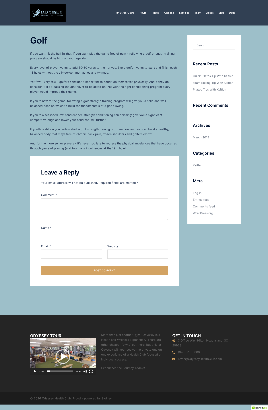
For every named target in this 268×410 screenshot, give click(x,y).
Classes (169, 12)
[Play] (35, 371)
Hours (143, 12)
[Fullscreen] (91, 371)
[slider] (60, 371)
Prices (155, 12)
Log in (197, 193)
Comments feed (204, 206)
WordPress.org (203, 213)
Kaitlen (197, 165)
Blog (221, 12)
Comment (49, 195)
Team (198, 12)
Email (46, 246)
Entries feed (201, 199)
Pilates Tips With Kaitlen (209, 89)
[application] (63, 356)
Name (46, 227)
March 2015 (201, 137)
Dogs (232, 12)
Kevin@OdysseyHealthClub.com (200, 359)
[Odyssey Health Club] (48, 12)
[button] (63, 356)
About (209, 12)
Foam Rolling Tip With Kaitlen (213, 83)
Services (184, 12)
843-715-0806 (125, 12)
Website (112, 246)
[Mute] (85, 371)
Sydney (107, 398)
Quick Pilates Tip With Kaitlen (213, 76)
